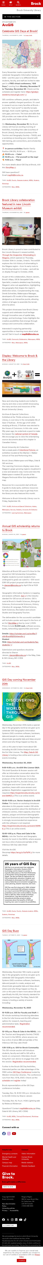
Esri (22, 596)
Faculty (14, 180)
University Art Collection (29, 509)
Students (36, 180)
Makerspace (31, 339)
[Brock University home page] (36, 3)
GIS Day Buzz (10, 930)
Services (12, 509)
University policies (8, 1208)
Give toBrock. (8, 1175)
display (34, 506)
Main (13, 187)
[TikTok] (25, 1219)
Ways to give (8, 1187)
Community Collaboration (19, 339)
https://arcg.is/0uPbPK (20, 852)
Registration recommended (24, 1062)
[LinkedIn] (16, 1219)
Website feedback (28, 1166)
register (17, 1080)
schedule (6, 1080)
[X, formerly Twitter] (8, 1219)
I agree (21, 1260)
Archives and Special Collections (21, 506)
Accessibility (14, 1210)
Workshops (5, 183)
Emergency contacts (9, 1154)
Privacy (4, 1210)
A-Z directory (8, 1225)
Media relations (27, 1163)
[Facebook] (4, 1133)
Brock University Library (29, 10)
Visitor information (28, 1154)
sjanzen (28, 212)
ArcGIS (9, 180)
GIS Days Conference (22, 1072)
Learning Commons (17, 513)
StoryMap (10, 167)
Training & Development (24, 1116)
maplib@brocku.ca (15, 175)
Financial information (10, 1166)
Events (14, 911)
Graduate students (22, 180)
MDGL (31, 180)
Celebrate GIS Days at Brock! (20, 31)
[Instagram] (9, 1133)
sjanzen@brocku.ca (12, 585)
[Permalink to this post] (21, 68)
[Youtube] (14, 1133)
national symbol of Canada (26, 434)
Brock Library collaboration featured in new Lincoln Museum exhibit (18, 204)
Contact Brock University (27, 1158)
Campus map (7, 1163)
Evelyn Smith (28, 35)
